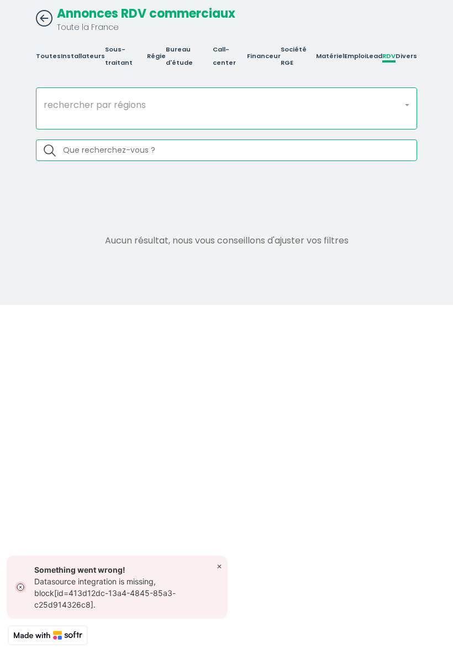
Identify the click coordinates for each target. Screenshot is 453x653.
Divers (406, 55)
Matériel (330, 55)
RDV (389, 55)
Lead (374, 55)
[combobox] (226, 105)
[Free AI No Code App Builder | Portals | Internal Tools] (48, 635)
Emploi (355, 55)
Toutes (48, 55)
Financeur (264, 55)
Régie (156, 55)
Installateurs (83, 55)
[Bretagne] (226, 119)
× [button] (219, 566)
